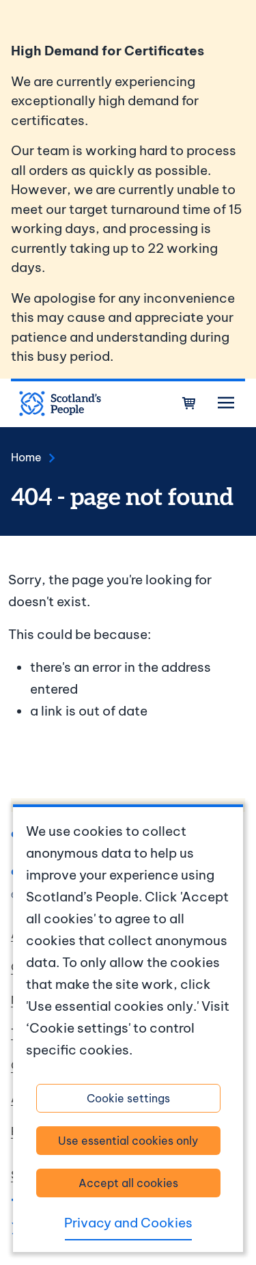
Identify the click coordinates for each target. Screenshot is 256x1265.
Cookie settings (128, 1098)
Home (26, 457)
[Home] (60, 404)
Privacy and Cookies (128, 1222)
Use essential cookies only (128, 1140)
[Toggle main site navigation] (226, 403)
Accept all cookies (128, 1183)
